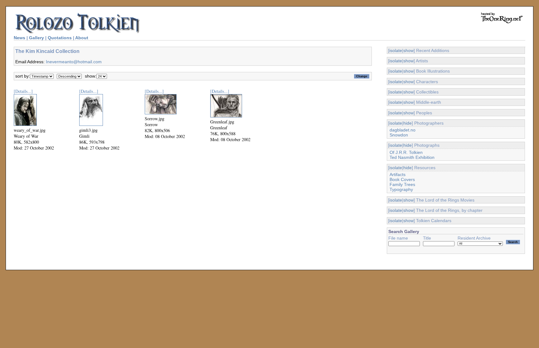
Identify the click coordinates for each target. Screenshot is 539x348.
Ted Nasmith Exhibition (412, 157)
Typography (401, 189)
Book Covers (402, 179)
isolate (395, 50)
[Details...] (23, 91)
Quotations (60, 37)
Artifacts (397, 174)
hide (407, 123)
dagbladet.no (402, 129)
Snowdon (399, 134)
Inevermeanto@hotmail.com (74, 61)
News (19, 37)
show (408, 50)
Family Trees (402, 184)
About (81, 37)
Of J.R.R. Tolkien (406, 152)
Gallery (36, 37)
